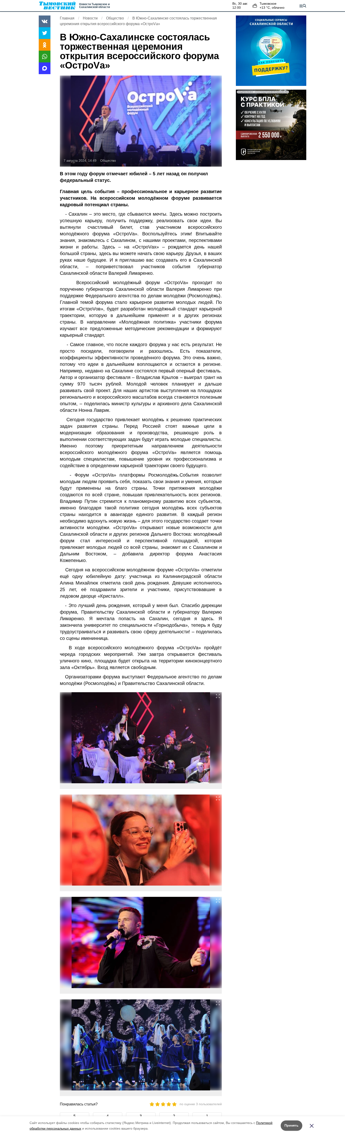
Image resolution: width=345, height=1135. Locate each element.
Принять (291, 1125)
